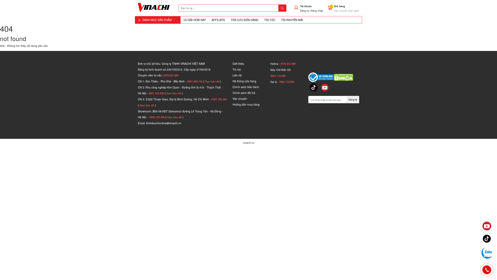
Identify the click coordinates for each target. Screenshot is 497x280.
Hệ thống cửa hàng (244, 81)
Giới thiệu (238, 64)
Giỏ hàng (339, 6)
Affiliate (218, 20)
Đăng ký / (305, 10)
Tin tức (237, 69)
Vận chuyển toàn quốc (346, 10)
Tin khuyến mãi (292, 20)
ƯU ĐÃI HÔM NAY (194, 20)
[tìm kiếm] (282, 8)
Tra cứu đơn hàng (244, 20)
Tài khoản (306, 6)
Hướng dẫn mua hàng (246, 104)
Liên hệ (237, 75)
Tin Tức (269, 20)
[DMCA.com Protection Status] (343, 77)
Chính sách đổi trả (244, 93)
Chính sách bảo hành (246, 87)
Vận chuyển (240, 99)
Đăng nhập (317, 10)
